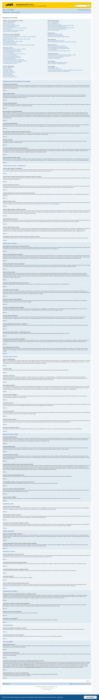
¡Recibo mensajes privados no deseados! (55, 35)
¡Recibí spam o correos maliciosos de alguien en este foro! (59, 36)
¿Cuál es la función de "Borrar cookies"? (10, 31)
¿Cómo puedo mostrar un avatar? (9, 42)
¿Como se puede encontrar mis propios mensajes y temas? (59, 50)
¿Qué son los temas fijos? (8, 74)
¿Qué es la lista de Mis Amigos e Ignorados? (56, 40)
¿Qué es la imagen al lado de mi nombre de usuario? (13, 41)
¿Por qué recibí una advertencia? (9, 58)
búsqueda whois (17, 663)
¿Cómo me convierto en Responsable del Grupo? (57, 26)
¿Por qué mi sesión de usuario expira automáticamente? (13, 30)
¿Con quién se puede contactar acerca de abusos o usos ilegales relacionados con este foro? (65, 70)
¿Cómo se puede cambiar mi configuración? (11, 35)
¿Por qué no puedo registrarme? (9, 24)
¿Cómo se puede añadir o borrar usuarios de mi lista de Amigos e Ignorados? (62, 41)
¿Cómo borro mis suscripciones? (54, 58)
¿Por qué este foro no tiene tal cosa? (54, 68)
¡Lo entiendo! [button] (90, 697)
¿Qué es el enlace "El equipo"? (53, 30)
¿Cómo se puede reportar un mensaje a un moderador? (13, 59)
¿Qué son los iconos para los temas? (10, 76)
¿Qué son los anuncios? (7, 73)
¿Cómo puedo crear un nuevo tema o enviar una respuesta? (14, 49)
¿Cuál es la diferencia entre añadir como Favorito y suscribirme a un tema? (62, 54)
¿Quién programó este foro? (53, 67)
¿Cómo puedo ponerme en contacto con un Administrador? (59, 71)
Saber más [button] (60, 697)
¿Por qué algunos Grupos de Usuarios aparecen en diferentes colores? (61, 27)
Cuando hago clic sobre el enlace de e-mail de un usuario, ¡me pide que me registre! (18, 44)
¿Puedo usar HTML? (7, 68)
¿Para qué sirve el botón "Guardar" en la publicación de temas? (15, 60)
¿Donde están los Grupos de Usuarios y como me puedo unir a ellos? (61, 25)
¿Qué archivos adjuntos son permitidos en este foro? (58, 62)
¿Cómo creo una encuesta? (8, 52)
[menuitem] (12, 10)
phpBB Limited (53, 645)
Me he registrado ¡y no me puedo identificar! (11, 25)
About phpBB (15, 647)
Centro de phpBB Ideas (63, 654)
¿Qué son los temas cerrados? (9, 75)
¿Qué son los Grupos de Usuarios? (54, 24)
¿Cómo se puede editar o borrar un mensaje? (11, 50)
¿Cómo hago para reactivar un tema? (10, 63)
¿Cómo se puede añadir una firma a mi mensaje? (12, 51)
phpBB (57, 203)
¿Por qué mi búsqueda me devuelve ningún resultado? (58, 47)
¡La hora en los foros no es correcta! (10, 37)
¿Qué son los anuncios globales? (9, 72)
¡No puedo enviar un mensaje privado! (55, 34)
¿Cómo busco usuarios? (52, 49)
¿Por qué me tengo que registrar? (9, 21)
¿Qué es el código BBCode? (8, 67)
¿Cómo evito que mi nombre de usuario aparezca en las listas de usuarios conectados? (19, 36)
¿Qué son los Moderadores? (53, 23)
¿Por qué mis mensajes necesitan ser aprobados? (12, 62)
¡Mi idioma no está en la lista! (8, 40)
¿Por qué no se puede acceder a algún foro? (11, 56)
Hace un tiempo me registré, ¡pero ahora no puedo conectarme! (15, 27)
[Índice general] (9, 5)
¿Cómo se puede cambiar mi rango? (10, 43)
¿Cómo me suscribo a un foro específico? (55, 57)
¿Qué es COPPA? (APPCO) (8, 23)
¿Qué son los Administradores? (53, 21)
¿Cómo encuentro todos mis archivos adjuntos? (57, 63)
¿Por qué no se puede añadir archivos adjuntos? (12, 57)
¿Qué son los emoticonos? (8, 69)
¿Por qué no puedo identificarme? (9, 26)
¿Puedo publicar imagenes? (8, 70)
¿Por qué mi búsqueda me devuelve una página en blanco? (59, 48)
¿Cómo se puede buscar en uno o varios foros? (57, 45)
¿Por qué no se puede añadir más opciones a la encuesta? (14, 53)
